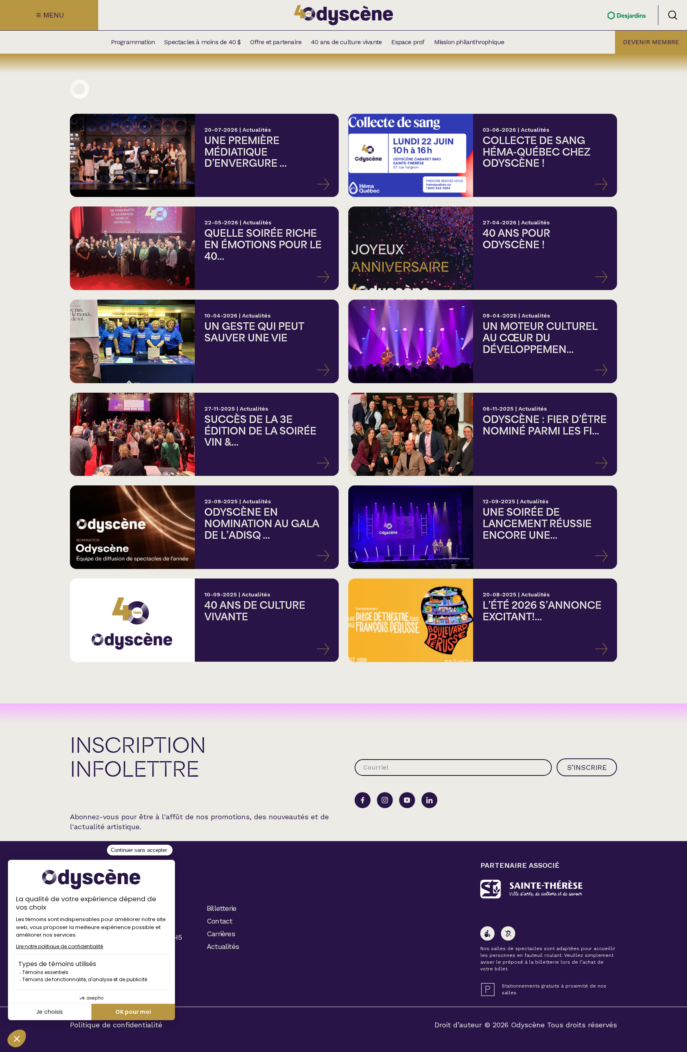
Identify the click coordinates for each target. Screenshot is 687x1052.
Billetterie (221, 908)
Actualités (223, 946)
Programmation (133, 42)
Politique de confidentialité (116, 1025)
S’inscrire (587, 767)
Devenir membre (651, 42)
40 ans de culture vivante (346, 42)
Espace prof (407, 42)
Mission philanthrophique (469, 42)
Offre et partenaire (275, 42)
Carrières (221, 933)
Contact (219, 921)
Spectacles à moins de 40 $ (202, 42)
